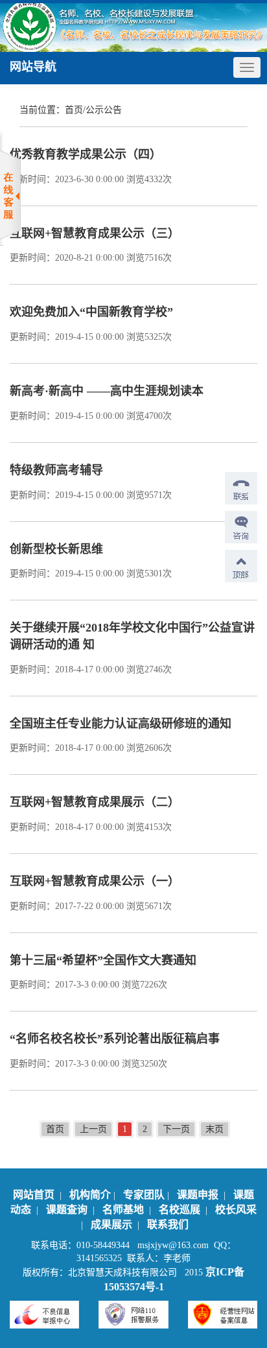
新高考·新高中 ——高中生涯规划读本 (106, 390)
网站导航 (33, 66)
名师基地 (124, 1209)
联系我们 (168, 1224)
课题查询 (68, 1209)
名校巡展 (181, 1209)
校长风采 (236, 1209)
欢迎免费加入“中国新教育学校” (91, 311)
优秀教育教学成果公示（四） (85, 154)
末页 (214, 1129)
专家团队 (144, 1194)
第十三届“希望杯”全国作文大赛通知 (103, 960)
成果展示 (113, 1224)
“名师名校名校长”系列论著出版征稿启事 (115, 1038)
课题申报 (199, 1194)
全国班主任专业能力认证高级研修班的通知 (120, 723)
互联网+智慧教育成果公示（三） (95, 233)
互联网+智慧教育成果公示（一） (95, 881)
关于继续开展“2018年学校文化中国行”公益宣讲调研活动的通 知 (132, 636)
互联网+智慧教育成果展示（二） (95, 802)
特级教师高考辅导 (56, 470)
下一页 (176, 1129)
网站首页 (33, 1194)
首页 (74, 110)
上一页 (93, 1129)
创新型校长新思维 (56, 549)
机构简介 (90, 1194)
